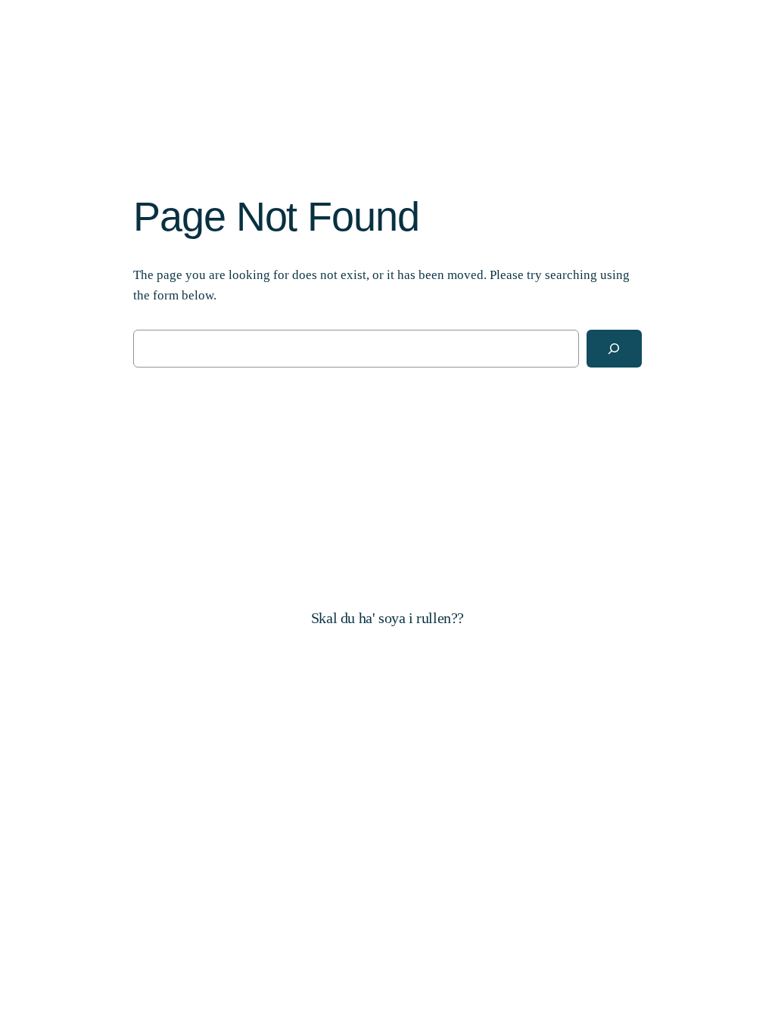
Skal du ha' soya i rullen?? (387, 618)
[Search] (614, 349)
